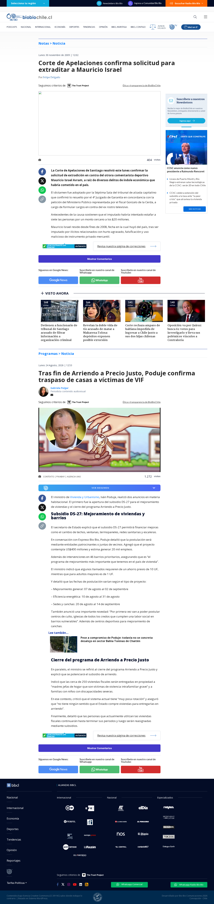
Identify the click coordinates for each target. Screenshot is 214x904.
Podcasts (12, 27)
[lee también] (64, 644)
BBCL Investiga (119, 27)
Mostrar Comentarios (99, 258)
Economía (60, 27)
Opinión (103, 27)
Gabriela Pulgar (59, 388)
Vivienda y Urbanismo (84, 497)
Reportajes (13, 860)
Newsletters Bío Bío (113, 3)
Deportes (74, 27)
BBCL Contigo (138, 27)
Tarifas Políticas (16, 882)
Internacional (43, 27)
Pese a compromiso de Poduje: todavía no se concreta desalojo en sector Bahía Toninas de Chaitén (117, 639)
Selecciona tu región (23, 3)
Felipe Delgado (51, 77)
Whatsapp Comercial (131, 884)
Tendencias (89, 27)
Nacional (26, 27)
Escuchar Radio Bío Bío (187, 3)
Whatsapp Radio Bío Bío (191, 884)
